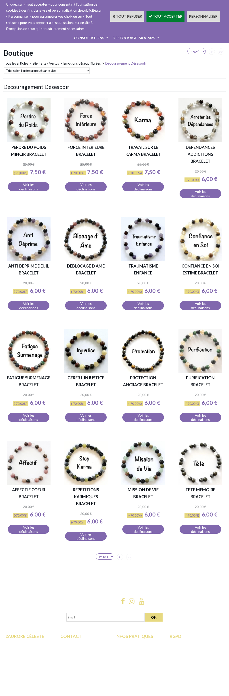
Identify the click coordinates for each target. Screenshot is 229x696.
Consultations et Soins (22, 649)
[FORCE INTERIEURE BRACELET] (86, 141)
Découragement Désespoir (125, 63)
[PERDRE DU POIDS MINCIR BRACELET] (29, 141)
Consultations (89, 38)
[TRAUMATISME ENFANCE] (143, 259)
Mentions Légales (128, 661)
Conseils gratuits (18, 661)
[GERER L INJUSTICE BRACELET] (86, 371)
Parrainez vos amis (20, 673)
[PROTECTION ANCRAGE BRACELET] (143, 371)
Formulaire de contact (77, 643)
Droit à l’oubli (180, 661)
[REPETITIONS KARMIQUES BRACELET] (86, 483)
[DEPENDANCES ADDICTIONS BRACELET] (200, 141)
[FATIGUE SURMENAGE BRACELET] (29, 371)
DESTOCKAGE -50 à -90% (134, 38)
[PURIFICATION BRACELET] (200, 371)
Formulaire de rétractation (190, 643)
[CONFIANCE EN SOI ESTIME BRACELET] (200, 259)
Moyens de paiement (131, 649)
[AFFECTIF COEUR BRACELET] (29, 483)
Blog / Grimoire (18, 667)
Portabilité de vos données (190, 667)
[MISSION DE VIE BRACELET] (143, 483)
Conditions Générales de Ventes (139, 655)
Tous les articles (16, 63)
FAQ (64, 649)
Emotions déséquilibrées (82, 63)
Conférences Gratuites (23, 655)
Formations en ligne (20, 643)
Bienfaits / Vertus (45, 63)
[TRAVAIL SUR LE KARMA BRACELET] (143, 141)
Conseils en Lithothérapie (79, 655)
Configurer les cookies (187, 673)
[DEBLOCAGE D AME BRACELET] (86, 259)
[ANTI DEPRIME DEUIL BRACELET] (29, 259)
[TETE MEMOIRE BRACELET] (200, 483)
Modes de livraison (129, 643)
